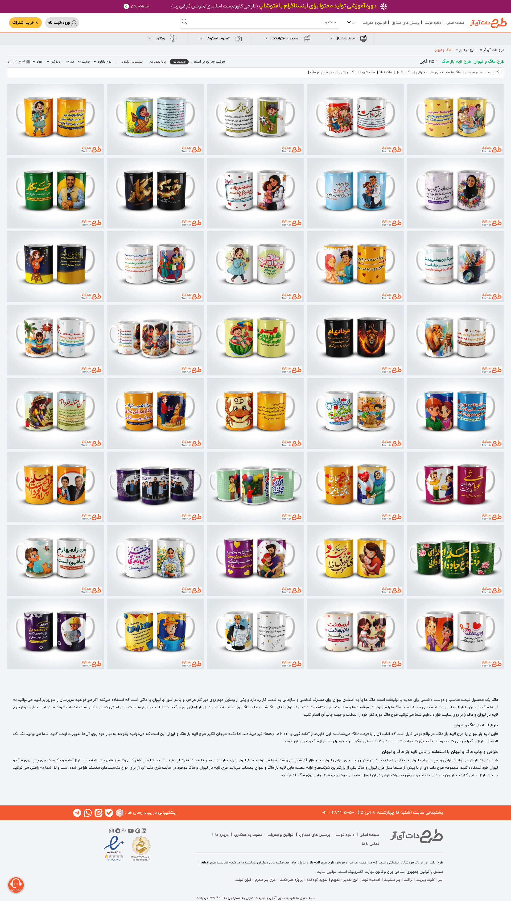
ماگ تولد (385, 72)
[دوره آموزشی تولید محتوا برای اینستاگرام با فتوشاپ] (255, 6)
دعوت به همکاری (248, 834)
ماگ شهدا (367, 72)
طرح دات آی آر (494, 50)
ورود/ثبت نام (59, 23)
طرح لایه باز (467, 50)
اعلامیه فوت (370, 879)
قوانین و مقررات (374, 23)
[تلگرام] (117, 832)
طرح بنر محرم (265, 879)
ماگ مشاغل (404, 72)
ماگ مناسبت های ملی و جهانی (438, 72)
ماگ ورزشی (347, 72)
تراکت (408, 879)
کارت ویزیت (425, 879)
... (353, 22)
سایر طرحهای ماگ (322, 72)
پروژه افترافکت (291, 879)
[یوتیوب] (131, 832)
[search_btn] (185, 22)
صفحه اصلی (455, 23)
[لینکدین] (144, 832)
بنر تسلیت (392, 879)
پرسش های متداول (405, 23)
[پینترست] (137, 832)
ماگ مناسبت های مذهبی (483, 72)
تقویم (335, 879)
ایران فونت (243, 879)
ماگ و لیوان (442, 50)
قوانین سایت (326, 871)
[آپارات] (124, 832)
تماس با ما (370, 843)
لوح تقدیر (350, 879)
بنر (440, 879)
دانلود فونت (433, 23)
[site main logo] (488, 22)
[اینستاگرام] (111, 832)
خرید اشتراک (23, 23)
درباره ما (222, 834)
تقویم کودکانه (316, 879)
